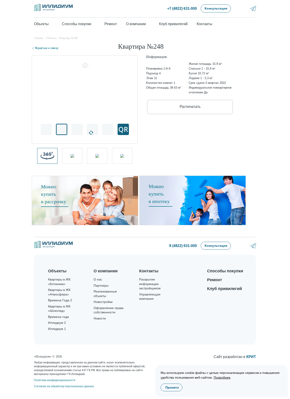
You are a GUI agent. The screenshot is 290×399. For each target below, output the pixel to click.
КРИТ (251, 357)
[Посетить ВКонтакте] (241, 8)
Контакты (204, 24)
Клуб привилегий (173, 24)
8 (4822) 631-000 (183, 246)
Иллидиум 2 (57, 322)
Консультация (216, 8)
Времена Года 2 (60, 300)
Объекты (57, 271)
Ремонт (110, 24)
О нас (98, 279)
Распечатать (190, 107)
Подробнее (222, 377)
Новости (100, 318)
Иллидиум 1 (57, 329)
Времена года (58, 317)
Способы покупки (225, 271)
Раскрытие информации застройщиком (150, 284)
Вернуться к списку (46, 48)
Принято (172, 387)
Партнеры (101, 285)
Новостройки (103, 302)
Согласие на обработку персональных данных (64, 386)
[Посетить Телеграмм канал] (253, 8)
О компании (106, 271)
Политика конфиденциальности (54, 380)
